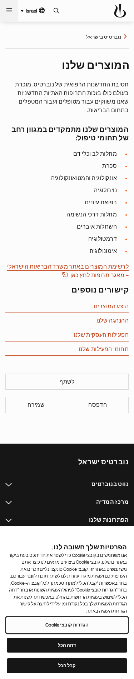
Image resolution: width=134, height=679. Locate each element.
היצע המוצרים (111, 306)
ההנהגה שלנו (112, 321)
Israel (31, 10)
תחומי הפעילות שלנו (104, 349)
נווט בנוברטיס (8, 484)
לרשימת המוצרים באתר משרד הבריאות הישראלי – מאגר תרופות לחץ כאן (68, 271)
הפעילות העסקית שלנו (101, 335)
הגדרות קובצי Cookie (66, 625)
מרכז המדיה (8, 502)
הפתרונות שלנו (8, 520)
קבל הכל (67, 665)
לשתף (67, 382)
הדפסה (97, 405)
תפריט (9, 10)
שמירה (36, 405)
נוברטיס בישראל (103, 36)
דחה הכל (67, 645)
